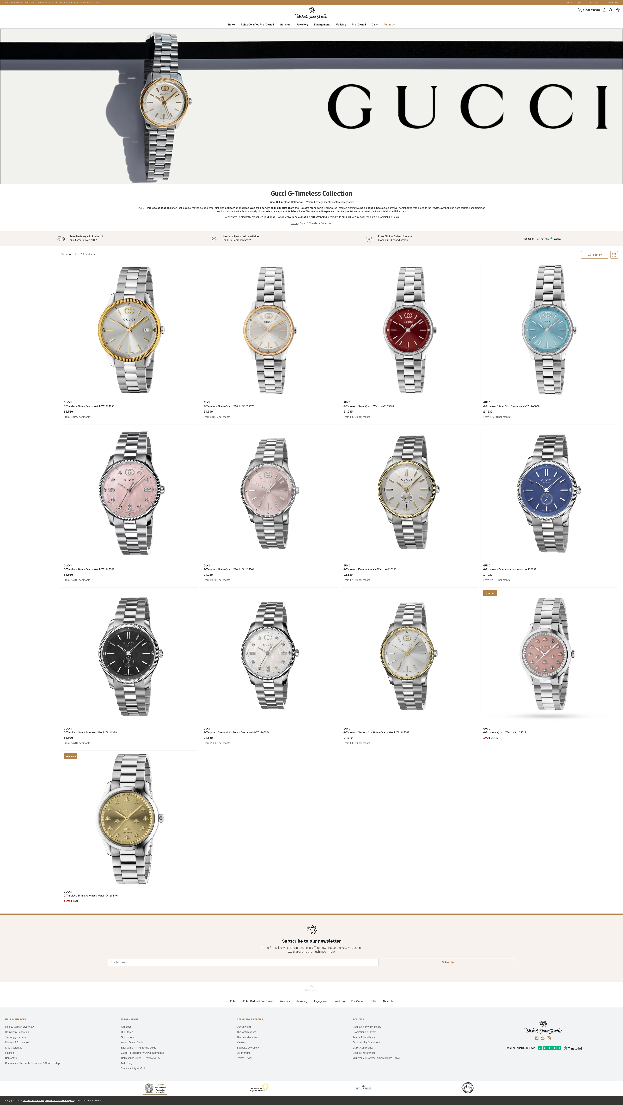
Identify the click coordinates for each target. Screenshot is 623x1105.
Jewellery (302, 24)
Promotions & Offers (364, 1032)
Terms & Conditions (364, 1037)
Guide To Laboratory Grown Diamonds (142, 1052)
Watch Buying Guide (132, 1042)
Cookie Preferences (364, 1052)
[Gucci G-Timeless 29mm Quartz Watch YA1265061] (269, 492)
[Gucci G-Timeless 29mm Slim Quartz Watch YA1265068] (549, 329)
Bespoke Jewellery (248, 1047)
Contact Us (612, 2)
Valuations (243, 1042)
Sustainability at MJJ (133, 1068)
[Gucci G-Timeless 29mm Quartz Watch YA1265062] (129, 492)
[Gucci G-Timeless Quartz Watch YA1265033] (549, 656)
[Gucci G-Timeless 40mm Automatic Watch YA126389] (549, 492)
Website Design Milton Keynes (59, 1100)
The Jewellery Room (248, 1037)
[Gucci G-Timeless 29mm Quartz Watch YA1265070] (269, 329)
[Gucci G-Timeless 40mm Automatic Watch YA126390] (409, 492)
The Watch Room (246, 1032)
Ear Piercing (243, 1052)
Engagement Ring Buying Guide (138, 1047)
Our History (127, 1037)
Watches (285, 24)
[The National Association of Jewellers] (155, 1088)
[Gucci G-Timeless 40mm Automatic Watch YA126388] (129, 656)
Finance (9, 1052)
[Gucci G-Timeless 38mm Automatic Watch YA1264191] (129, 819)
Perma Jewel (244, 1058)
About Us (389, 24)
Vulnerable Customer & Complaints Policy (376, 1058)
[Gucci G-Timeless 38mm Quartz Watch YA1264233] (129, 329)
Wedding (341, 24)
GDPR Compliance (363, 1047)
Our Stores (594, 2)
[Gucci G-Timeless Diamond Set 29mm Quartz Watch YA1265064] (269, 656)
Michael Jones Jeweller (33, 1100)
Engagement (322, 24)
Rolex (231, 24)
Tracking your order (16, 1037)
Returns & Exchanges (17, 1042)
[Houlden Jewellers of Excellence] (363, 1087)
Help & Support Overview (19, 1026)
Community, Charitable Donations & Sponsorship (32, 1063)
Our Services (244, 1026)
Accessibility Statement (366, 1042)
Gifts (375, 24)
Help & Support (575, 2)
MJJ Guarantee (13, 1047)
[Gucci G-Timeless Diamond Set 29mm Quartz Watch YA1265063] (409, 656)
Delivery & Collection (17, 1032)
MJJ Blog (126, 1063)
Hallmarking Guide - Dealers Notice (141, 1058)
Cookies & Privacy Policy (367, 1026)
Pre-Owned (359, 24)
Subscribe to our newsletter (311, 941)
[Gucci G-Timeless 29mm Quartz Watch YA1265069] (409, 329)
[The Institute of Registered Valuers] (259, 1087)
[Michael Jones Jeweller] (311, 13)
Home (294, 223)
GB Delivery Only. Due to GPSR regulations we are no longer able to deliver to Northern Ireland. (52, 2)
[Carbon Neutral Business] (468, 1087)
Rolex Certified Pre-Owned (257, 24)
